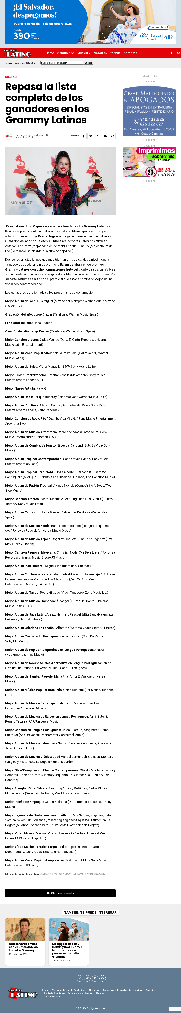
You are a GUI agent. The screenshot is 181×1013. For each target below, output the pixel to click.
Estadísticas (79, 990)
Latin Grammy (95, 874)
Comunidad (65, 53)
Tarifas (115, 53)
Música (82, 53)
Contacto (130, 53)
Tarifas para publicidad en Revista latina (122, 990)
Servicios (150, 990)
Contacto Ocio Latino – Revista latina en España (68, 993)
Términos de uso (61, 990)
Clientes (99, 993)
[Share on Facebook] (83, 136)
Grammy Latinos (71, 874)
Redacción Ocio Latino (32, 135)
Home (50, 53)
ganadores (48, 874)
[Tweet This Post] (90, 136)
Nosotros (100, 53)
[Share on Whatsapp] (98, 136)
